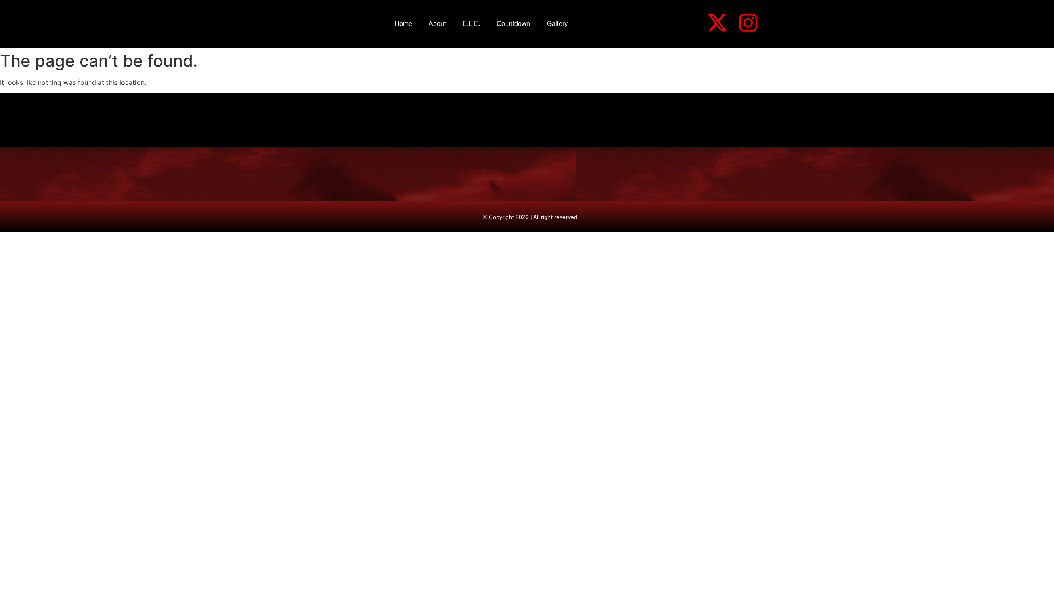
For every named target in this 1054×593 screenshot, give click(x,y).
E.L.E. (471, 23)
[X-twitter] (717, 22)
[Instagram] (748, 22)
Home (403, 23)
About (437, 23)
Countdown (513, 23)
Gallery (557, 23)
